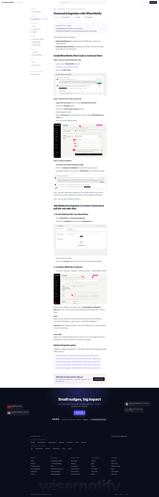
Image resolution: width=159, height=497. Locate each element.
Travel (93, 466)
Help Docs (20, 2)
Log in (146, 2)
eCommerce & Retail (56, 461)
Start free (153, 2)
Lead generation (55, 471)
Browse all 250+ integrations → (119, 436)
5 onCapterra (82, 419)
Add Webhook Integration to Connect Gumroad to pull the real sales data (76, 31)
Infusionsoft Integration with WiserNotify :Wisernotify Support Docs (78, 368)
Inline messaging (35, 469)
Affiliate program (115, 466)
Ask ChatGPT (66, 17)
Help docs (114, 474)
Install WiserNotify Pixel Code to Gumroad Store (69, 28)
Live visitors (74, 461)
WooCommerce (42, 442)
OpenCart (83, 442)
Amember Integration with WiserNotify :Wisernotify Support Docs (77, 355)
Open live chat (99, 379)
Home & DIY (94, 471)
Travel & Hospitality (56, 463)
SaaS (52, 466)
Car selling (94, 469)
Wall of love (114, 463)
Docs (55, 9)
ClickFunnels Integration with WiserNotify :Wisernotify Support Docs (78, 358)
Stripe (64, 448)
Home (32, 461)
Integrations (61, 9)
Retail (92, 463)
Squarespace (39, 448)
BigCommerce (52, 442)
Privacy (121, 494)
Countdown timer (75, 474)
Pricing (33, 474)
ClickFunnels (56, 448)
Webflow (47, 448)
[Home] (15, 2)
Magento (61, 442)
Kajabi (69, 448)
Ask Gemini (78, 17)
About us (113, 461)
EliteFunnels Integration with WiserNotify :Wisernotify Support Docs (78, 362)
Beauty (93, 474)
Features (33, 463)
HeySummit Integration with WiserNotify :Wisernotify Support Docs (78, 365)
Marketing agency (56, 474)
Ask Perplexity (89, 17)
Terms (116, 494)
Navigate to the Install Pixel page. (67, 67)
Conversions (74, 466)
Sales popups (75, 471)
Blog (112, 469)
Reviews (73, 463)
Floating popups (35, 466)
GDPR (126, 494)
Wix (32, 448)
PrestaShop (69, 442)
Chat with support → (35, 74)
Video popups (75, 469)
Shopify (33, 442)
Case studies (114, 471)
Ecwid (77, 442)
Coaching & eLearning (57, 469)
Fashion (93, 461)
